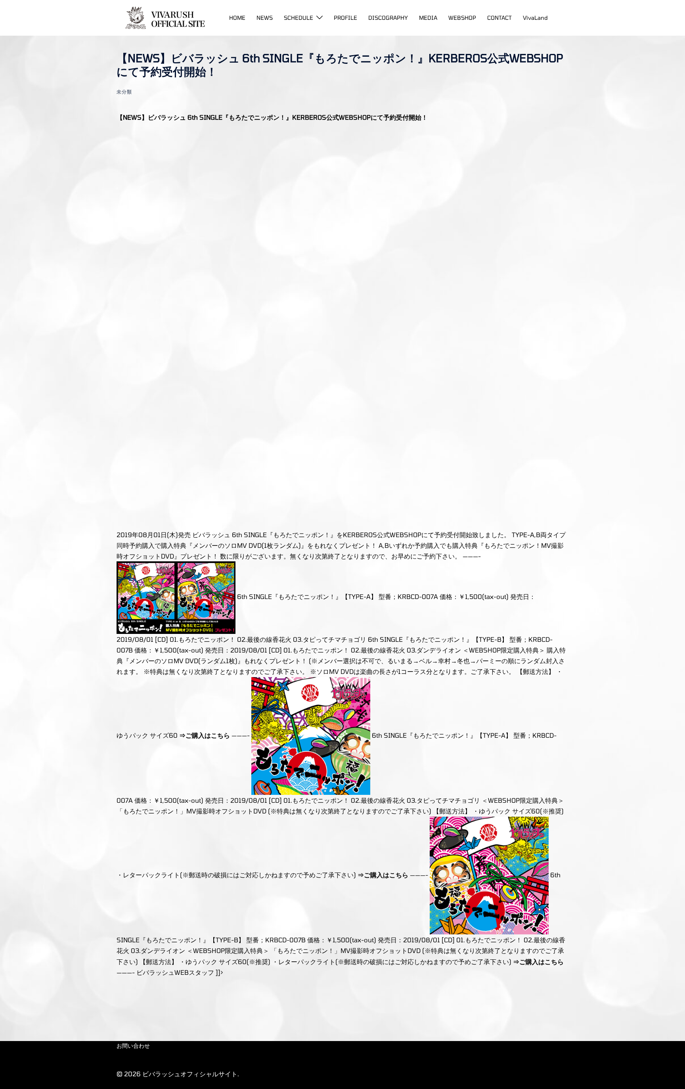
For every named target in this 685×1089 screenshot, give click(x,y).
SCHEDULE (298, 17)
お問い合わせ (133, 1045)
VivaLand (535, 17)
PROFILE (345, 17)
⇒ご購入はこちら (204, 735)
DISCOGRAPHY (388, 17)
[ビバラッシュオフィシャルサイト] (163, 17)
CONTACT (499, 17)
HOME (237, 17)
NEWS (264, 17)
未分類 (124, 91)
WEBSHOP (462, 17)
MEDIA (428, 17)
